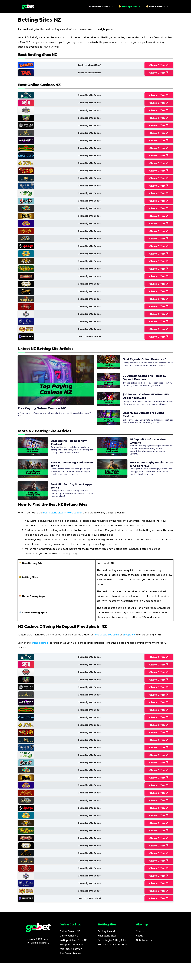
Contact (140, 931)
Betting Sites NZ (106, 931)
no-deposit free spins (106, 634)
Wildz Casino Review (71, 949)
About (139, 935)
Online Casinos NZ (70, 931)
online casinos (39, 642)
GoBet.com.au (144, 940)
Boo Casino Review (70, 953)
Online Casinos (100, 6)
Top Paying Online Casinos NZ (42, 408)
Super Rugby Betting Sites (112, 940)
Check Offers (157, 65)
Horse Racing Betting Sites (112, 944)
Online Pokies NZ (69, 935)
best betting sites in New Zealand (62, 512)
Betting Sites (129, 6)
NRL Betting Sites (107, 935)
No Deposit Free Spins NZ (73, 940)
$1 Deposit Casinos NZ (72, 944)
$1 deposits (129, 634)
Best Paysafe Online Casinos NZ (144, 359)
